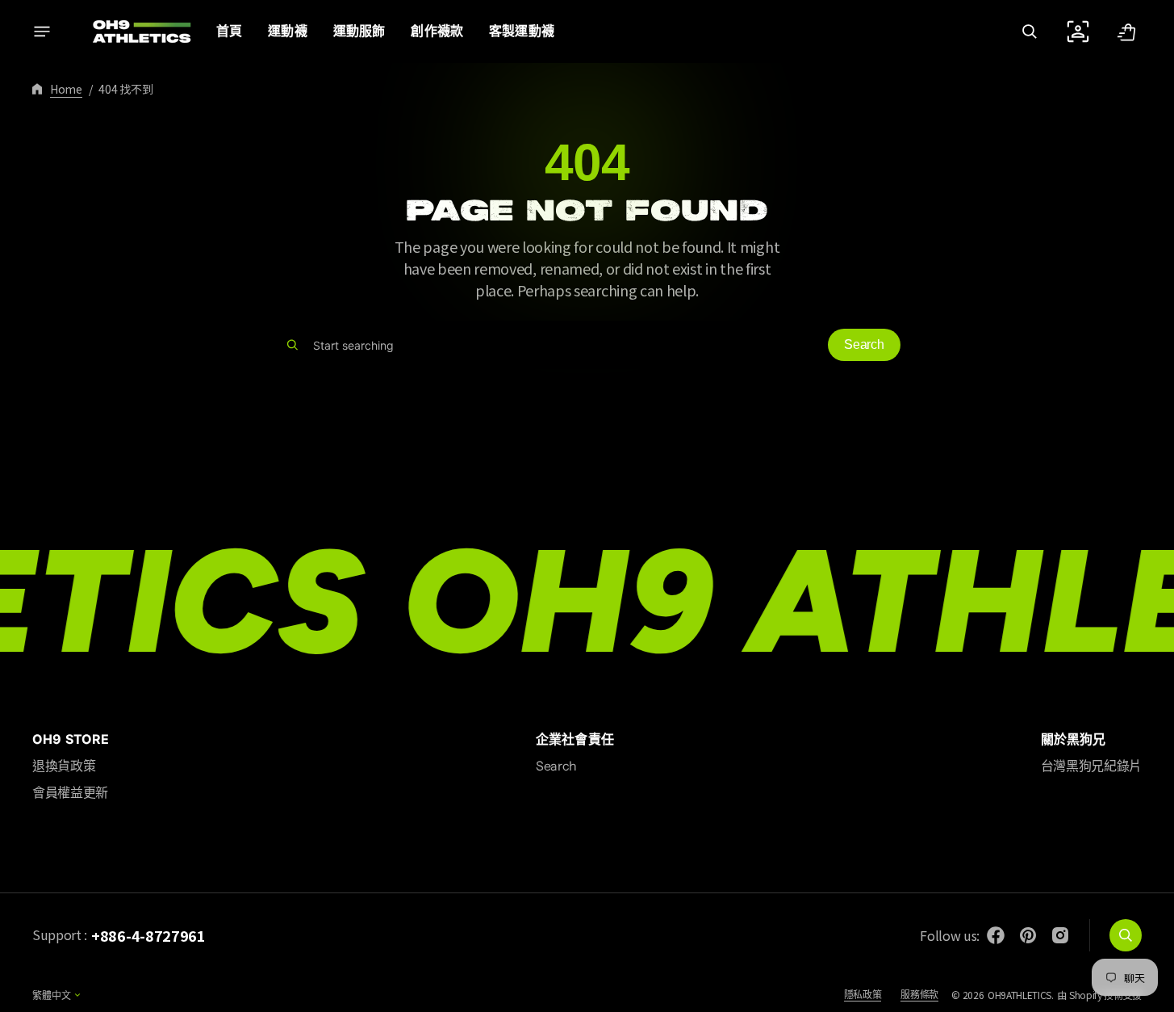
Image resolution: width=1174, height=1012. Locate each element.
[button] (1029, 31)
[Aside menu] (42, 31)
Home (66, 89)
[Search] (292, 345)
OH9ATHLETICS (1019, 995)
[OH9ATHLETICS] (131, 31)
